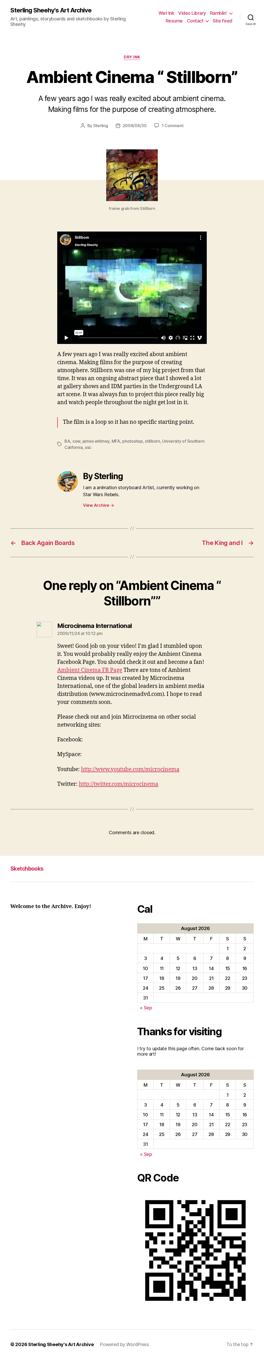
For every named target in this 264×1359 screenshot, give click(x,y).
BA (67, 441)
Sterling (100, 125)
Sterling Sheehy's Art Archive (51, 10)
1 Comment (173, 125)
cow (76, 441)
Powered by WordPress (124, 1344)
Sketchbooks (27, 868)
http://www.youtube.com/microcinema (130, 769)
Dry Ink (132, 57)
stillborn (152, 441)
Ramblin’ (218, 13)
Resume (174, 21)
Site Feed (222, 21)
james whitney (96, 441)
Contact (195, 21)
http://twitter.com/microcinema (118, 784)
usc (88, 447)
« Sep (146, 1007)
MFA (116, 441)
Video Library (192, 13)
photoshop (132, 441)
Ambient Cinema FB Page (89, 670)
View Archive (98, 505)
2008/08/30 (135, 125)
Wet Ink (166, 13)
